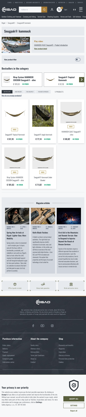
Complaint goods (8, 358)
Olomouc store (35, 348)
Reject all (73, 410)
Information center (49, 2)
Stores (10, 2)
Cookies (61, 362)
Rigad (3, 23)
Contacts (80, 2)
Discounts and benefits (33, 2)
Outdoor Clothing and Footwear (11, 16)
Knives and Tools (66, 16)
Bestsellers (7, 92)
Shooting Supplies (53, 16)
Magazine (71, 2)
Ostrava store (35, 352)
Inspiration (61, 2)
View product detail (40, 48)
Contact (33, 362)
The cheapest (30, 92)
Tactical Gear (42, 16)
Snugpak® (11, 23)
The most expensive (43, 92)
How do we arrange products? (12, 95)
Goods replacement (9, 355)
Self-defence (77, 16)
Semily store (34, 345)
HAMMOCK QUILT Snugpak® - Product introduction (51, 45)
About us (33, 358)
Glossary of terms (64, 355)
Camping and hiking (29, 16)
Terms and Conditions (37, 355)
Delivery (5, 348)
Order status (19, 2)
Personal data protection (66, 358)
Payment (5, 352)
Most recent (18, 92)
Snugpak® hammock (24, 23)
